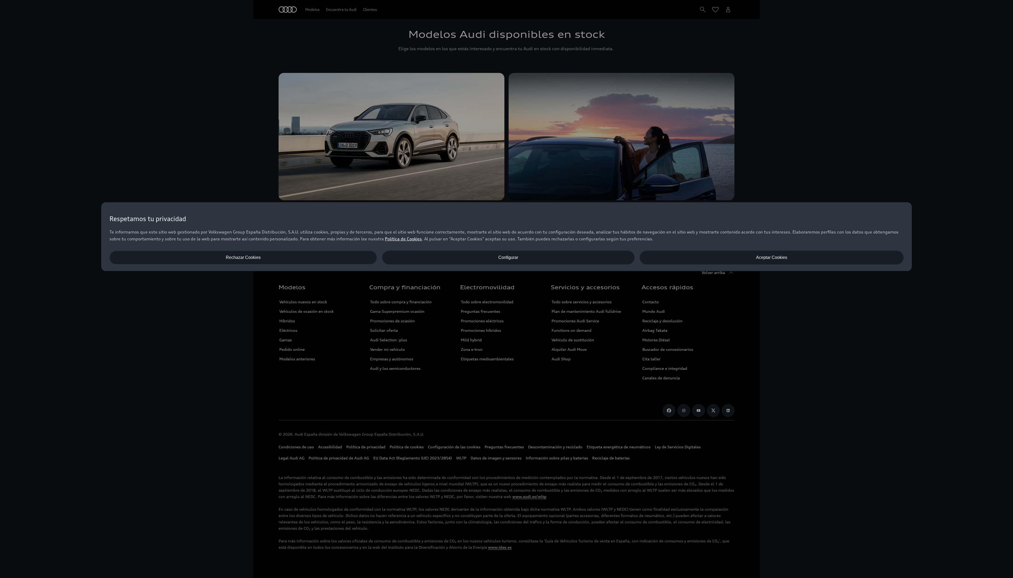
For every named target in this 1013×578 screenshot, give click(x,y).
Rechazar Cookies (243, 257)
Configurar (508, 257)
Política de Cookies (403, 238)
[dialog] (506, 236)
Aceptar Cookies (771, 257)
